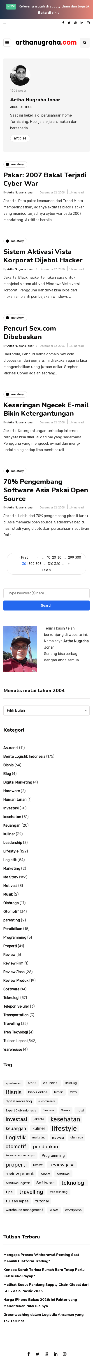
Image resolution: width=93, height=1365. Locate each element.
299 (71, 557)
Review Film (13, 963)
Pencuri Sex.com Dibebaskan (29, 333)
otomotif (16, 1146)
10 (48, 557)
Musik (8, 894)
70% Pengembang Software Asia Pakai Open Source (45, 490)
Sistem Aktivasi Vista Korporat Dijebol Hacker (43, 256)
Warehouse (12, 1049)
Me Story (10, 877)
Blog (7, 774)
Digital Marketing (17, 782)
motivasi (58, 1137)
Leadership (12, 842)
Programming (14, 937)
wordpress (73, 1210)
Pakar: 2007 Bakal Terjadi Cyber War (44, 179)
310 (50, 564)
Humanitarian (15, 799)
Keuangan (12, 825)
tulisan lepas (17, 1201)
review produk (20, 1173)
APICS (32, 1083)
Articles (20, 138)
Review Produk (15, 980)
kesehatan (12, 817)
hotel (80, 1110)
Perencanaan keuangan (20, 1155)
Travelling (11, 1023)
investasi (16, 1119)
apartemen (13, 1083)
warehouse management (24, 1210)
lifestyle (64, 1128)
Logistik (10, 860)
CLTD (73, 1092)
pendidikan (45, 1146)
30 (59, 557)
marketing (39, 1137)
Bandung (71, 1083)
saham (45, 1174)
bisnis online (38, 1092)
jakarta (39, 1119)
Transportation (16, 1015)
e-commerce (47, 1101)
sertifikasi (63, 1174)
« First (23, 557)
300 (78, 557)
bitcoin (58, 1092)
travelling (31, 1192)
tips (9, 1192)
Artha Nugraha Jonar (35, 99)
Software (11, 989)
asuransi (50, 1083)
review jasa (61, 1164)
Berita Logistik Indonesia (24, 756)
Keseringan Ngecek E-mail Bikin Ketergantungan (46, 409)
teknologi (73, 1182)
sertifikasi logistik (18, 1183)
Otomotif (11, 911)
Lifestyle (11, 851)
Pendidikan (12, 929)
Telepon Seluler (16, 1006)
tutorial (42, 1201)
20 (54, 557)
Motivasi (10, 886)
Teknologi (11, 998)
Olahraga (11, 903)
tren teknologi (59, 1192)
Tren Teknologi (15, 1032)
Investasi (11, 808)
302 (31, 564)
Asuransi (10, 748)
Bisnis (8, 765)
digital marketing (19, 1101)
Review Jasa (14, 972)
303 (38, 564)
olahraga (76, 1137)
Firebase (48, 1110)
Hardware (11, 791)
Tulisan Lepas (14, 1041)
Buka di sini (48, 12)
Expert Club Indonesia (21, 1110)
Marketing (11, 868)
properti (16, 1164)
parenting (11, 920)
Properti (10, 946)
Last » (46, 570)
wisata (54, 1210)
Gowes (65, 1110)
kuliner (9, 834)
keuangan (16, 1128)
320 (57, 564)
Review (9, 954)
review (38, 1165)
